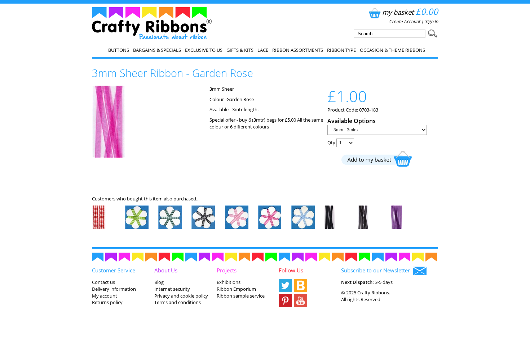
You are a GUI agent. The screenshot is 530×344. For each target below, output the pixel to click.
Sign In (431, 21)
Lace (262, 50)
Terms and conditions (177, 302)
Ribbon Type (341, 50)
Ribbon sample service (241, 296)
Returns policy (107, 302)
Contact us (103, 282)
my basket (410, 12)
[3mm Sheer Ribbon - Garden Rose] (108, 156)
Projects (227, 270)
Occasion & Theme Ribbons (392, 50)
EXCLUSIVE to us (203, 50)
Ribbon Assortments (297, 50)
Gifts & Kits (239, 50)
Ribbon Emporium (236, 289)
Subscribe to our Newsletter (377, 270)
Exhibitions (228, 282)
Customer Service (113, 270)
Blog (159, 282)
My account (104, 296)
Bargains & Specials (157, 50)
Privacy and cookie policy (181, 296)
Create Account (404, 21)
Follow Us (291, 270)
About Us (165, 270)
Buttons (118, 50)
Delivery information (114, 289)
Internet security (172, 289)
